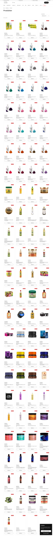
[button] (46, 2)
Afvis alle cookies (46, 533)
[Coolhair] (5, 3)
